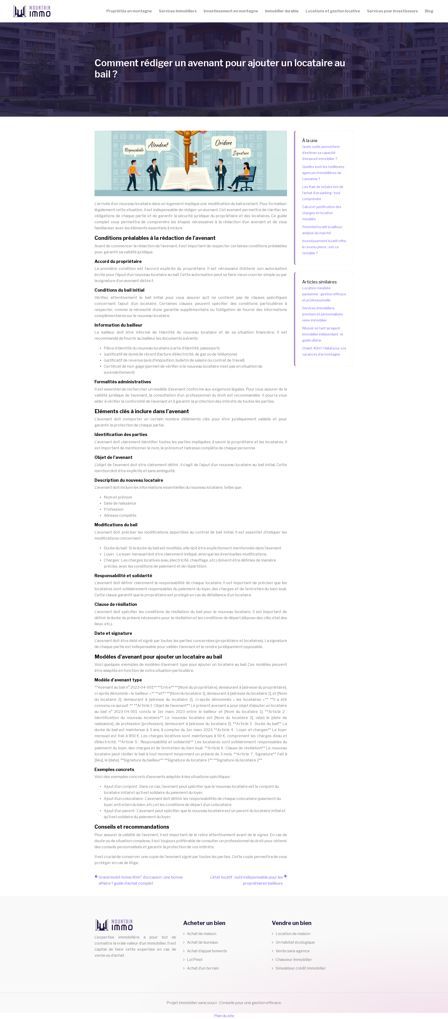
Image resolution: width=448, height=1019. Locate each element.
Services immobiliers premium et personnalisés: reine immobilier (322, 314)
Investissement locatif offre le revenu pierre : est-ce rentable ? (324, 247)
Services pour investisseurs (392, 11)
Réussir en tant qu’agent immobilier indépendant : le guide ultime (322, 334)
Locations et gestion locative (333, 11)
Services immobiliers (178, 11)
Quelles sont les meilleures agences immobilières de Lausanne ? (323, 173)
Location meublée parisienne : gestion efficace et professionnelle (324, 294)
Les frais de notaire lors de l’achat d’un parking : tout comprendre (322, 193)
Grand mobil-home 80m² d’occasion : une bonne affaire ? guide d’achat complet (141, 880)
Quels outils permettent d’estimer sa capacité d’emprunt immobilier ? (321, 153)
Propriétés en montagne (129, 11)
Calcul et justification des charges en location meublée (321, 213)
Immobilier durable (282, 11)
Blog (429, 11)
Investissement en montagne (231, 11)
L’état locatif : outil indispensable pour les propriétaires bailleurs (246, 880)
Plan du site (224, 1016)
